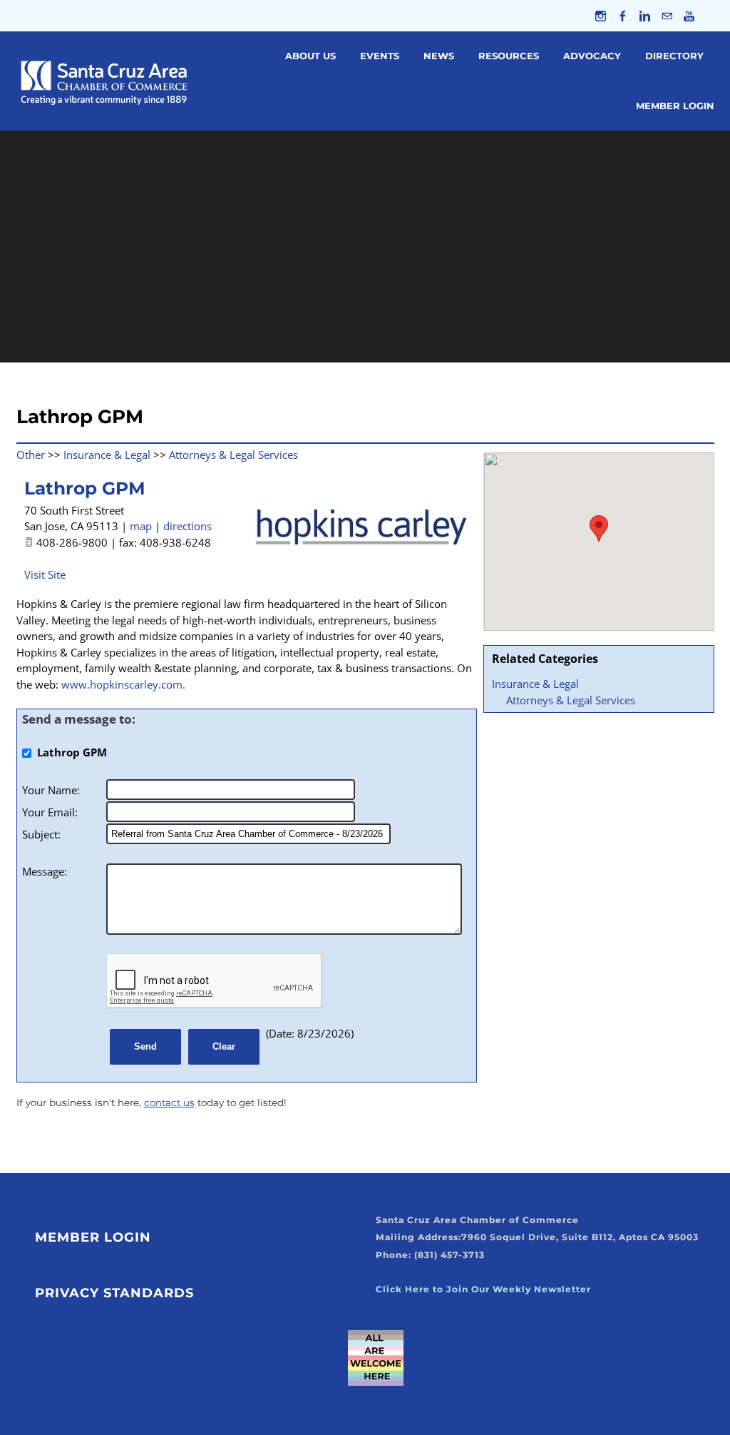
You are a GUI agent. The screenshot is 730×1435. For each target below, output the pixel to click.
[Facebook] (622, 15)
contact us (169, 1102)
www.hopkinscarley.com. (123, 684)
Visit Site (45, 574)
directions (187, 526)
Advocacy (592, 55)
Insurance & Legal (535, 683)
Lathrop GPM (84, 488)
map (141, 526)
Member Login (675, 105)
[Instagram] (600, 15)
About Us (310, 55)
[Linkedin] (644, 15)
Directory (674, 55)
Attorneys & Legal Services (570, 700)
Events (379, 55)
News (438, 55)
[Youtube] (689, 15)
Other (30, 454)
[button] (599, 528)
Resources (508, 55)
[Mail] (667, 15)
